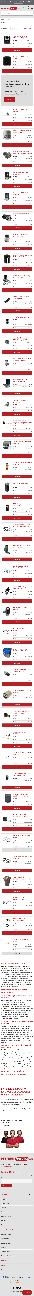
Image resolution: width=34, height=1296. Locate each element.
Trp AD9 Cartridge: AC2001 (21, 483)
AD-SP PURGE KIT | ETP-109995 (20, 629)
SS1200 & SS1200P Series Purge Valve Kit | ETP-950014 (22, 422)
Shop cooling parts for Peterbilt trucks (13, 1074)
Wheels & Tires (6, 1216)
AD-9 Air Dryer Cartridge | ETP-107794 (21, 505)
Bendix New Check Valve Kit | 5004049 (22, 442)
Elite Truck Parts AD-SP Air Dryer (21, 214)
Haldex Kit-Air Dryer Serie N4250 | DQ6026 (21, 712)
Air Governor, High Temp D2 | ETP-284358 (22, 546)
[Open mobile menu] (31, 8)
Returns (3, 1247)
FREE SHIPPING (18, 3)
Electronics (4, 1212)
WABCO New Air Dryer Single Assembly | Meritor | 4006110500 (22, 360)
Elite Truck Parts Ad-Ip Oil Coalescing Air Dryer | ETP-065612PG (21, 775)
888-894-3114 (6, 1123)
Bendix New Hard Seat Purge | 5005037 (22, 857)
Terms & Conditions (7, 1256)
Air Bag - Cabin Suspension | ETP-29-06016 (22, 297)
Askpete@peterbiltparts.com (11, 1120)
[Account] (23, 8)
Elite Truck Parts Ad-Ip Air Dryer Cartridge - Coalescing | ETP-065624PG (22, 816)
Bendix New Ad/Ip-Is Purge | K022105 (22, 111)
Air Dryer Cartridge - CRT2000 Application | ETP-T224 (22, 879)
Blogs (3, 1265)
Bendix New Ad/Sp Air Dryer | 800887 (22, 194)
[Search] (3, 13)
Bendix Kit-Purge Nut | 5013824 (20, 940)
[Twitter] (19, 1288)
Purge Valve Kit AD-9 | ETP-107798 (22, 733)
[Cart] (27, 8)
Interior (3, 1199)
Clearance (4, 1225)
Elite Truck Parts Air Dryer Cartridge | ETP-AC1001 (21, 650)
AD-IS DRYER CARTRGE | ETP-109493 (22, 691)
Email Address (6, 1178)
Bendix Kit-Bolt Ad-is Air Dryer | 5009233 (21, 567)
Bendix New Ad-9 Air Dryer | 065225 (22, 318)
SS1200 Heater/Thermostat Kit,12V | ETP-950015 (21, 899)
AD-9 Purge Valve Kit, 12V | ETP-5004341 (21, 401)
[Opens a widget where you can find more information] (27, 1292)
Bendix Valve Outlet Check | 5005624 (22, 836)
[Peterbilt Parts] (10, 8)
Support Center (6, 1125)
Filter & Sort (27, 28)
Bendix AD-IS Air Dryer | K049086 (21, 608)
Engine (3, 1220)
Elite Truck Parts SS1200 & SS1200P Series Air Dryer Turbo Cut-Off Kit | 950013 (21, 526)
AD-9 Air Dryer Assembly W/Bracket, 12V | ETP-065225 (22, 152)
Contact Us (10, 99)
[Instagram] (16, 1288)
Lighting (3, 1207)
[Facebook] (13, 1288)
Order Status (5, 1239)
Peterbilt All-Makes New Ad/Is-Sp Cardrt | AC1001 (21, 37)
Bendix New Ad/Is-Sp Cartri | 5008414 (22, 58)
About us (4, 1270)
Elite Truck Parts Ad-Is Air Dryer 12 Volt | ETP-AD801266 (21, 671)
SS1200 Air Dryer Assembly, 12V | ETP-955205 (22, 277)
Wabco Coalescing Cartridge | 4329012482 (22, 131)
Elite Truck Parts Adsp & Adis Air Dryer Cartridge (22, 256)
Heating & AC (5, 1203)
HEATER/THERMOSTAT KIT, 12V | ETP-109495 (21, 919)
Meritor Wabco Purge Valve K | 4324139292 (22, 588)
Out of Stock (17, 850)
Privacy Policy (5, 1252)
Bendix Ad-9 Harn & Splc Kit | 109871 (22, 753)
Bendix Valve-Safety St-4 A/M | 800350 (22, 463)
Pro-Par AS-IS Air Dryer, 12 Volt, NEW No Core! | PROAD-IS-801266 (21, 381)
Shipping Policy (6, 1243)
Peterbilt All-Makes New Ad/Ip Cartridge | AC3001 (21, 339)
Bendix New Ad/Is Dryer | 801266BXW (21, 173)
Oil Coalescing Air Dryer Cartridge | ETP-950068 (20, 795)
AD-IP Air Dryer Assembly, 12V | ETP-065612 (21, 235)
